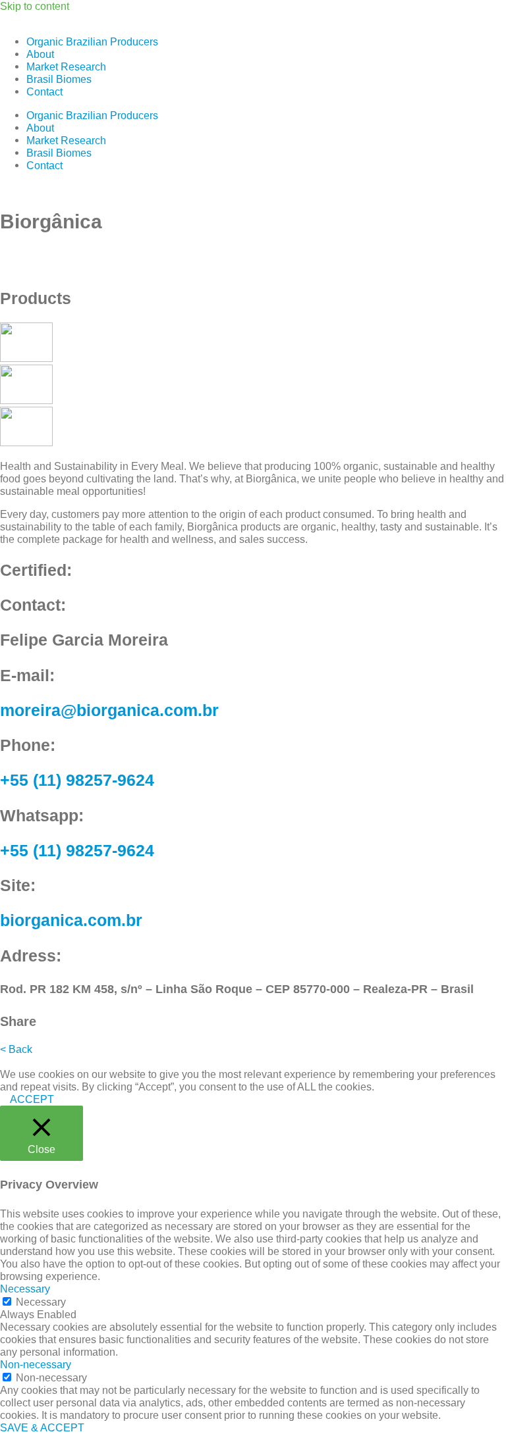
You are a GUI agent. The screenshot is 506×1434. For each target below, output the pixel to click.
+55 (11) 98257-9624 (77, 780)
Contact (44, 91)
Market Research (66, 66)
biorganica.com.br (71, 920)
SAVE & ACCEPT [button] (42, 1427)
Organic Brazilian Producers (92, 41)
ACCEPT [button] (32, 1099)
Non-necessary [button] (35, 1364)
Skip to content (34, 6)
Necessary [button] (25, 1288)
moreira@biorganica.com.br (109, 710)
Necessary (41, 1302)
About (40, 54)
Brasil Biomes (59, 79)
